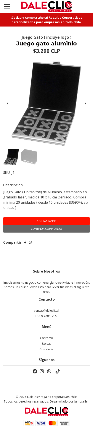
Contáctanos (46, 221)
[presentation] (7, 103)
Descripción (13, 185)
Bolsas (46, 343)
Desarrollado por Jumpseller (69, 401)
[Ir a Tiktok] (57, 372)
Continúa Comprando (46, 229)
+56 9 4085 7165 (46, 316)
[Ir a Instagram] (42, 372)
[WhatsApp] (49, 372)
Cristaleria (46, 349)
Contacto (46, 338)
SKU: (7, 172)
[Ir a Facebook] (35, 372)
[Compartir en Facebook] (25, 242)
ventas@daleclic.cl (46, 310)
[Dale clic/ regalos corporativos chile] (46, 6)
